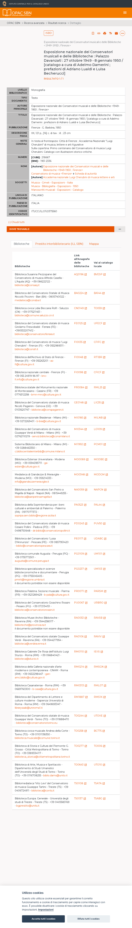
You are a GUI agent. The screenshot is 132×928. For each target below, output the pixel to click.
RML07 (100, 685)
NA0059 (80, 489)
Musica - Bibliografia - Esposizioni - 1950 (54, 186)
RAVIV (99, 636)
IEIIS (98, 651)
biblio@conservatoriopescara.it (34, 545)
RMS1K (100, 696)
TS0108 (80, 783)
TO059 (99, 308)
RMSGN (100, 666)
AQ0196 (80, 274)
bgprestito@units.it (27, 805)
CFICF (99, 372)
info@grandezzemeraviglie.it (32, 481)
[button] (98, 33)
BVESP (100, 274)
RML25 (100, 387)
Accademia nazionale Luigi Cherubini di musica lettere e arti (79, 177)
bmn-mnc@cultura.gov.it (46, 394)
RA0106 (80, 636)
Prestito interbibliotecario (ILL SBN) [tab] (59, 243)
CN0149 (80, 308)
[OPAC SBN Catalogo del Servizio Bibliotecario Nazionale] (7, 12)
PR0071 (80, 591)
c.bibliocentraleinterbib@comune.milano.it (40, 451)
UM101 (99, 553)
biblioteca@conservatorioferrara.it (35, 334)
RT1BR (100, 357)
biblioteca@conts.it (42, 790)
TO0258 (80, 730)
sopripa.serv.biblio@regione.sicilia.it (35, 515)
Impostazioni (46, 909)
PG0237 (80, 568)
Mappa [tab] (94, 243)
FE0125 (80, 323)
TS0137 (80, 798)
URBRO (100, 602)
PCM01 (100, 444)
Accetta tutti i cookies (43, 918)
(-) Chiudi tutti (16, 222)
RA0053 (80, 617)
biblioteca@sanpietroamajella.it (33, 496)
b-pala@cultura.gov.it (56, 594)
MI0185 (80, 417)
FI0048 (80, 357)
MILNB (100, 417)
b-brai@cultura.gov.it (49, 421)
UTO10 (99, 764)
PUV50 (100, 523)
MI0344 (80, 429)
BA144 (99, 293)
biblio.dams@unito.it (55, 775)
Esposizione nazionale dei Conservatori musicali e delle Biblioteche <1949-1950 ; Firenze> (75, 168)
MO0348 (81, 474)
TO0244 (80, 715)
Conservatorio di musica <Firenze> (51, 173)
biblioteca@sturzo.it (26, 658)
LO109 (99, 429)
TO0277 (80, 745)
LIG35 (99, 402)
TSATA (99, 783)
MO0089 (81, 459)
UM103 (100, 568)
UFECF (100, 323)
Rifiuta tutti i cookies (89, 918)
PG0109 (80, 553)
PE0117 (80, 538)
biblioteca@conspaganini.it (48, 409)
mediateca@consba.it (28, 300)
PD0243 (80, 523)
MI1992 (80, 444)
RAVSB (100, 617)
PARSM (100, 591)
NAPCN (100, 489)
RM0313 (80, 685)
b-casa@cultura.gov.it (45, 689)
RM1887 (81, 696)
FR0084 (81, 387)
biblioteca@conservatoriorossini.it (35, 609)
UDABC (100, 538)
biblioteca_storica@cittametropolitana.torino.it (42, 756)
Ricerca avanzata (34, 23)
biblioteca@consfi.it (26, 349)
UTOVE (100, 715)
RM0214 (80, 666)
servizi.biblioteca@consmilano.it (51, 436)
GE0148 (80, 402)
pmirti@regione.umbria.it (30, 579)
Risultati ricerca (57, 23)
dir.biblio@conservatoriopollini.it (51, 530)
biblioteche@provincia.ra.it (30, 625)
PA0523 (80, 504)
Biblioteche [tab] (21, 243)
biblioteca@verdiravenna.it (30, 643)
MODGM (101, 474)
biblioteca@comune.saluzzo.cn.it (34, 315)
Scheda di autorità (86, 173)
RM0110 (80, 651)
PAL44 (99, 504)
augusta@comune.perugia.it (32, 560)
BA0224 (80, 293)
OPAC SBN (13, 23)
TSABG (100, 798)
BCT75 (99, 730)
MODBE (100, 459)
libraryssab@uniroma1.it (29, 707)
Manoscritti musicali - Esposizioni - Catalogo (57, 189)
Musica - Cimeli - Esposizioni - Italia (52, 182)
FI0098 (80, 372)
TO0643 (80, 764)
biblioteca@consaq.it (27, 285)
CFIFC (99, 342)
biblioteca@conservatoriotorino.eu (36, 722)
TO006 (100, 745)
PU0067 (81, 602)
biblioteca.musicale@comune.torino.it (37, 738)
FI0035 (80, 342)
